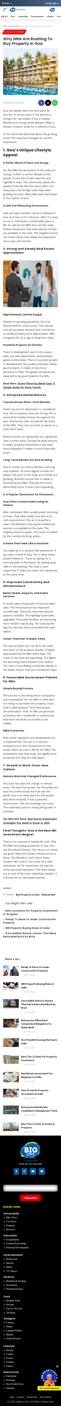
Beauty (9, 1350)
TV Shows (11, 1271)
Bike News (11, 1217)
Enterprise (11, 1376)
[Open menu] (5, 9)
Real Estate (11, 1372)
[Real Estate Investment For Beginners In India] (11, 1078)
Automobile (11, 1213)
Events (9, 1358)
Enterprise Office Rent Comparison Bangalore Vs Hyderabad (36, 1024)
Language (51, 3)
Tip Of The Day (14, 1308)
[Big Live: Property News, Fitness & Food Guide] (17, 9)
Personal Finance (14, 1289)
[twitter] (48, 103)
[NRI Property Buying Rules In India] (11, 988)
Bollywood (11, 1259)
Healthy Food (13, 1300)
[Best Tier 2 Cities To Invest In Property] (11, 1128)
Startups (10, 1388)
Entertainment (13, 1255)
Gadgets (9, 1318)
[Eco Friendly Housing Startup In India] (11, 1044)
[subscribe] (42, 1171)
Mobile (9, 1334)
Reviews (10, 1229)
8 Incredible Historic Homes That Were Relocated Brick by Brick (29, 935)
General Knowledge (16, 1243)
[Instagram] (24, 1171)
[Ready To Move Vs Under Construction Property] (11, 971)
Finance (9, 1277)
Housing (10, 1380)
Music (9, 1267)
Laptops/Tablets (14, 1330)
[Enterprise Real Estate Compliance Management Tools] (11, 1111)
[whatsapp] (55, 103)
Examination (12, 1239)
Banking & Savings (16, 1281)
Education (10, 1235)
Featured (10, 1225)
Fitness (9, 1366)
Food (7, 1296)
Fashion (10, 1362)
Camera (10, 1322)
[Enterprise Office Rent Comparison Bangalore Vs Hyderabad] (11, 1024)
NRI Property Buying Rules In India (27, 928)
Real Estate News (14, 32)
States (6, 3)
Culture (10, 1354)
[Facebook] (16, 1171)
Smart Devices (13, 1338)
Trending (10, 1312)
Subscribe (31, 1197)
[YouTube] (33, 1171)
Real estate (48, 894)
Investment (11, 1285)
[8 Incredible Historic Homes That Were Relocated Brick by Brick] (11, 1005)
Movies (10, 1263)
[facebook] (41, 103)
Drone (9, 1326)
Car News (11, 1221)
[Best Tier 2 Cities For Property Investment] (11, 1061)
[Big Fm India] (52, 9)
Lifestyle (9, 1346)
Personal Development (17, 1247)
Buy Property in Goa (27, 894)
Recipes (10, 1304)
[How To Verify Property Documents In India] (11, 1094)
